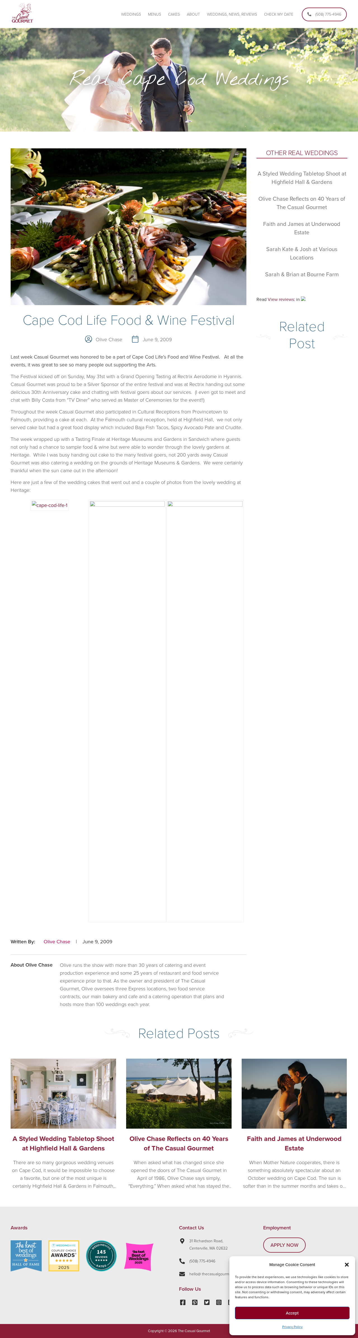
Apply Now (284, 1245)
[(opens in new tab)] (63, 1270)
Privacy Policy (292, 1327)
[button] (347, 1264)
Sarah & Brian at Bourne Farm (302, 274)
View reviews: (281, 299)
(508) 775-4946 (202, 1261)
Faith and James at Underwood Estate (294, 1143)
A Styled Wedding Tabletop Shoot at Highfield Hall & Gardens (63, 1143)
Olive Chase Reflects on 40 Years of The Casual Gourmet (179, 1143)
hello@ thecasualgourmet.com (215, 1274)
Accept (292, 1313)
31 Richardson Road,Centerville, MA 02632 (208, 1245)
